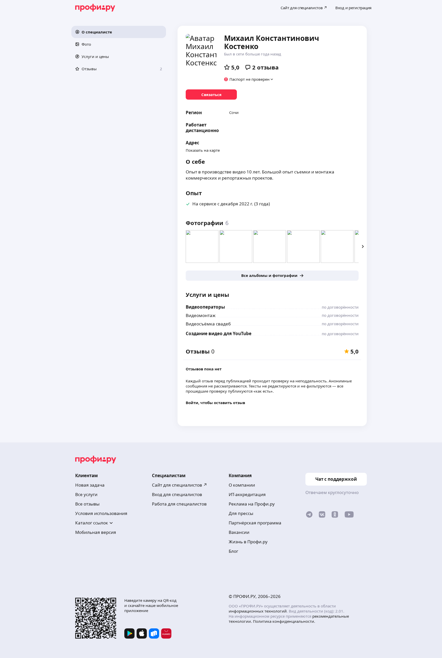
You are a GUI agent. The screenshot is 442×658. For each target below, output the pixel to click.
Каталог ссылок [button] (91, 523)
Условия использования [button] (101, 513)
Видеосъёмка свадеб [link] (208, 324)
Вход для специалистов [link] (177, 494)
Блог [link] (233, 551)
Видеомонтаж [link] (201, 315)
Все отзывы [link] (87, 504)
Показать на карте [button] (203, 150)
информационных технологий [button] (258, 611)
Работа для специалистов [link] (179, 504)
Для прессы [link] (241, 513)
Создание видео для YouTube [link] (218, 333)
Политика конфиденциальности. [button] (284, 621)
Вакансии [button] (239, 532)
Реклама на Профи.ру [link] (252, 504)
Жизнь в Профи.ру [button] (248, 542)
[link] (211, 94)
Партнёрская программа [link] (255, 523)
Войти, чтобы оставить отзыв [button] (215, 402)
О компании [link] (242, 485)
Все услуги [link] (86, 494)
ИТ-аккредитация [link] (247, 494)
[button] (118, 32)
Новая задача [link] (90, 485)
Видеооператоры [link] (205, 307)
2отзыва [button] (265, 67)
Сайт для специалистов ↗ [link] (179, 485)
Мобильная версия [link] (95, 532)
